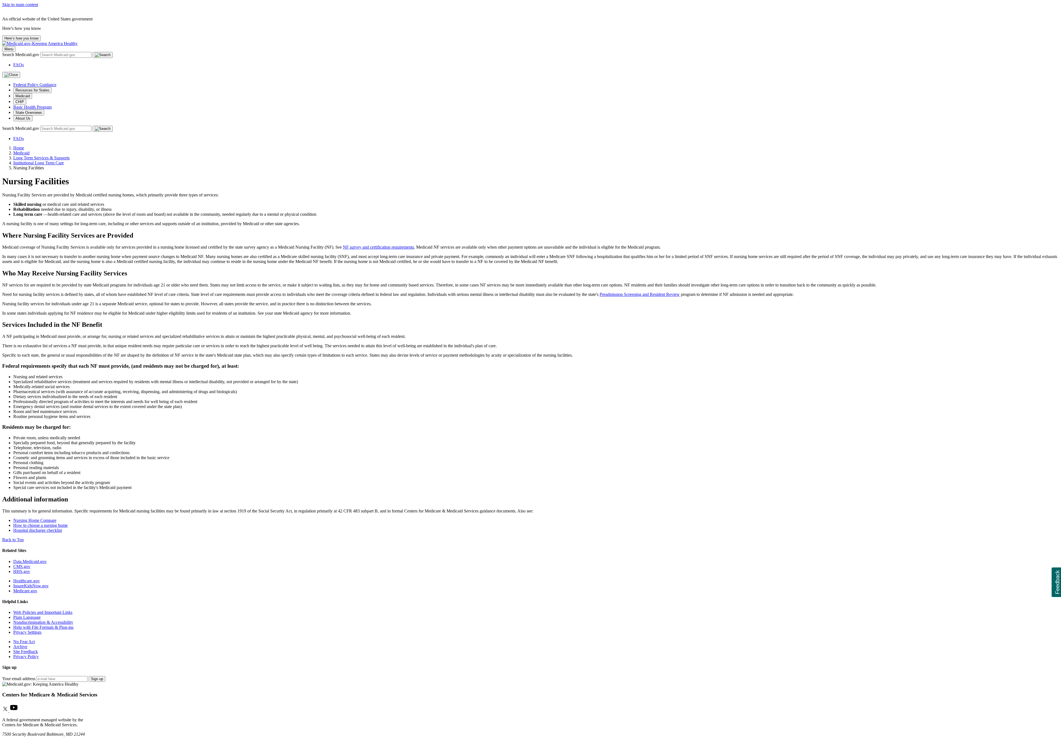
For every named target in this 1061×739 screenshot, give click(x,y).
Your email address (18, 678)
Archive (20, 646)
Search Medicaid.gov (21, 54)
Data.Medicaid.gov (30, 561)
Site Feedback (25, 651)
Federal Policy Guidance (34, 84)
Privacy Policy (26, 656)
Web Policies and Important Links (42, 612)
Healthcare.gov (26, 580)
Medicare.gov (25, 590)
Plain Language (27, 617)
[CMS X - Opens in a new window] (5, 710)
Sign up (97, 679)
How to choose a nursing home (40, 525)
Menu (8, 49)
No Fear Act (24, 641)
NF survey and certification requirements (378, 247)
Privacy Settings (27, 632)
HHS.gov (21, 571)
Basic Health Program (32, 107)
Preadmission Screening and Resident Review (640, 294)
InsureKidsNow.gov (31, 585)
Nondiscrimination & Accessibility (43, 622)
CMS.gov (21, 566)
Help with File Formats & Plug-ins (43, 627)
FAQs (18, 64)
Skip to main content (20, 4)
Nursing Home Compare (34, 520)
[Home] (40, 43)
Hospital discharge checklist (37, 530)
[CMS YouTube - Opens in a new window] (13, 710)
